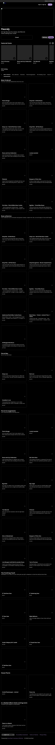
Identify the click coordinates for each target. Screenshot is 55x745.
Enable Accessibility (49, 1)
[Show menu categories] (1, 75)
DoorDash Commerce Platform (15, 738)
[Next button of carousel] (53, 43)
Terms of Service (34, 734)
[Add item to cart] (14, 58)
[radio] (45, 37)
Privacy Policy (43, 734)
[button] (8, 54)
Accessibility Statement (22, 734)
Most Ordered (7, 74)
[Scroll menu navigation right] (53, 75)
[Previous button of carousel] (50, 43)
